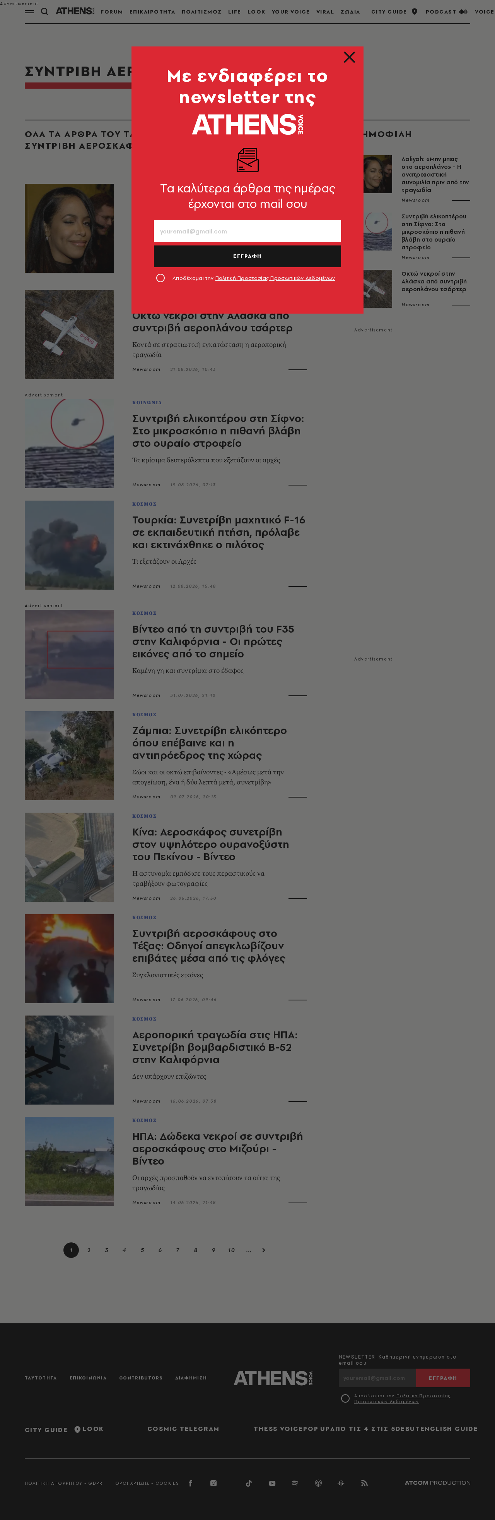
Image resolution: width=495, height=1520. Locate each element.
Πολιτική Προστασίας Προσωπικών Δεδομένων (275, 277)
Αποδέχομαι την (253, 278)
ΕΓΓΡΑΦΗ (247, 255)
